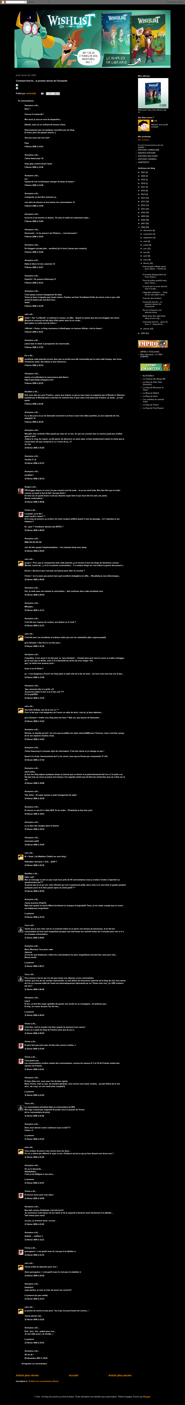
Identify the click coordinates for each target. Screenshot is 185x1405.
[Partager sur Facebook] (55, 93)
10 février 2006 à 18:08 (34, 783)
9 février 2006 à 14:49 (34, 206)
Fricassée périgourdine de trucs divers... (154, 275)
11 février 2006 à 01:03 (34, 1139)
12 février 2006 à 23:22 (34, 1319)
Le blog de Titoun (151, 405)
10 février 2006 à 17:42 (34, 760)
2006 (143, 227)
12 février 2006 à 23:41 (34, 1343)
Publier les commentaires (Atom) (43, 1381)
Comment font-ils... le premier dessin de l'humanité (152, 304)
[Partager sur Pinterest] (58, 93)
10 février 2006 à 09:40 (34, 579)
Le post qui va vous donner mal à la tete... (155, 287)
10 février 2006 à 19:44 (34, 845)
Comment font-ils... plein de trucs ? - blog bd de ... (155, 323)
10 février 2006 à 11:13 (34, 610)
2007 (143, 223)
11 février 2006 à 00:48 (34, 989)
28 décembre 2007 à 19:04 (36, 1358)
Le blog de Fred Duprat (153, 408)
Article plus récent (27, 1375)
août (145, 241)
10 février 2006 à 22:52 (34, 891)
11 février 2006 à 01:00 (34, 1049)
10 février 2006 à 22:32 (34, 865)
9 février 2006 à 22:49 (34, 422)
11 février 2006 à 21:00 (34, 1224)
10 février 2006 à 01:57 (34, 463)
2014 (143, 198)
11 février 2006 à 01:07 (34, 1183)
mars (145, 260)
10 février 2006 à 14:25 (34, 739)
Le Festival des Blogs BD (154, 379)
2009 (143, 216)
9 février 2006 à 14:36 (34, 167)
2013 (143, 201)
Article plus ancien (120, 1375)
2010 (143, 212)
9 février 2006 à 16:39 (34, 306)
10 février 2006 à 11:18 (34, 646)
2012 (143, 205)
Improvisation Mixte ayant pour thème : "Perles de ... (154, 268)
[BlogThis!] (50, 93)
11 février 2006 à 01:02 (34, 1095)
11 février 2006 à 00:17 (34, 966)
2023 (143, 172)
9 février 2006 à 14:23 (34, 146)
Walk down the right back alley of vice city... (154, 317)
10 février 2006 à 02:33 (34, 479)
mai (145, 252)
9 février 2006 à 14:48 (34, 185)
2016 (143, 190)
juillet (146, 245)
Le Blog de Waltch (151, 393)
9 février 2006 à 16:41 (34, 332)
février (146, 263)
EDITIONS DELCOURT (148, 156)
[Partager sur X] (52, 93)
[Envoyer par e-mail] (47, 93)
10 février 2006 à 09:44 (34, 595)
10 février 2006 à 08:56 (34, 502)
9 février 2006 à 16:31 (34, 283)
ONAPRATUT (143, 162)
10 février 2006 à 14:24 (34, 721)
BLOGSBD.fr (148, 376)
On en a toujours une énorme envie (152, 311)
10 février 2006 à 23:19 (34, 917)
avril (145, 256)
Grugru (28, 487)
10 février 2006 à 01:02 (34, 448)
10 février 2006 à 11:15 (34, 625)
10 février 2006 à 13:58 (34, 677)
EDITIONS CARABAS (147, 159)
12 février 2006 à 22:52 (34, 1276)
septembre (148, 238)
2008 (143, 220)
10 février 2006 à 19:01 (34, 814)
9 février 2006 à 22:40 (34, 404)
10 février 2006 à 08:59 (34, 530)
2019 (143, 180)
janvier (146, 329)
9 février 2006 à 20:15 (34, 365)
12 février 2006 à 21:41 (34, 1255)
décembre (148, 230)
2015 (143, 194)
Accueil (73, 1375)
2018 (143, 183)
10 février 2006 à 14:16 (34, 698)
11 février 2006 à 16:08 (34, 1198)
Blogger (146, 1397)
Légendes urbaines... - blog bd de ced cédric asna (155, 293)
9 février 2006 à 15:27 (34, 267)
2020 (143, 176)
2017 (143, 187)
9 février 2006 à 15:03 (34, 237)
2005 (143, 333)
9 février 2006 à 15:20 (34, 252)
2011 (143, 209)
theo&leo (29, 392)
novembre (148, 234)
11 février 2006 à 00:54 (34, 1015)
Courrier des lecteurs (152, 298)
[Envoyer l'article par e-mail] (42, 93)
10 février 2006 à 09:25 (34, 551)
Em (26, 355)
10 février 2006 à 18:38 (34, 798)
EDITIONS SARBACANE (148, 150)
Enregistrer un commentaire (34, 1364)
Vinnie (27, 510)
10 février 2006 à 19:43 (34, 829)
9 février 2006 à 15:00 (34, 221)
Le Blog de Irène (150, 396)
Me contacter (143, 140)
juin (145, 249)
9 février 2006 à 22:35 (34, 383)
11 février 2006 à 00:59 (34, 1033)
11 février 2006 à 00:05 (34, 938)
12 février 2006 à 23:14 (34, 1299)
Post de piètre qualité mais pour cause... (155, 281)
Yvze (27, 925)
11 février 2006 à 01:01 (34, 1069)
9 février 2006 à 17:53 (34, 347)
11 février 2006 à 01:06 (34, 1157)
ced (26, 314)
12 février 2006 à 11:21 (34, 1240)
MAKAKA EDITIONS (147, 153)
